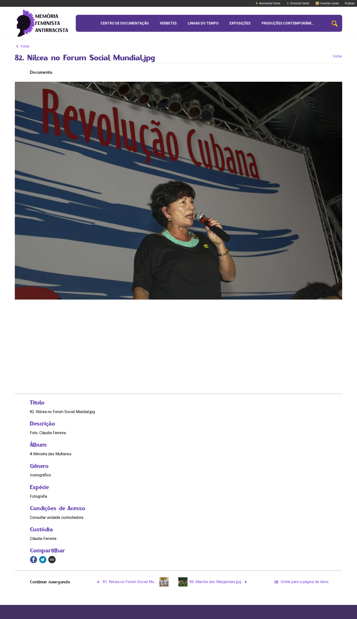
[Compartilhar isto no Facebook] (33, 559)
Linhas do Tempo (203, 23)
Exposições (240, 23)
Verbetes (168, 23)
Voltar (25, 46)
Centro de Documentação (125, 23)
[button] (335, 23)
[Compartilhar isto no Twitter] (42, 559)
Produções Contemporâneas (289, 23)
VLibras (350, 3)
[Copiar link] (52, 559)
